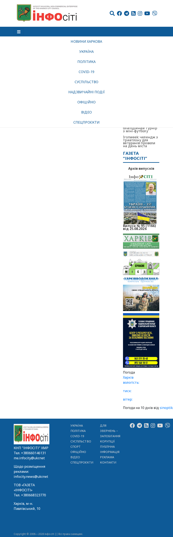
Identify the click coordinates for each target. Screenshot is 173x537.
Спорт (75, 447)
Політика (86, 61)
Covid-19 (87, 71)
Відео (86, 112)
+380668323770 (33, 495)
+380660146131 (33, 453)
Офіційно (86, 102)
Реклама (107, 457)
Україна (86, 51)
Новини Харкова (86, 41)
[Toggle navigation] (19, 31)
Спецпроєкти (86, 122)
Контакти (108, 462)
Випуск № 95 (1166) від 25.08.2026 (139, 226)
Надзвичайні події (86, 92)
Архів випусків (141, 168)
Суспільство (86, 82)
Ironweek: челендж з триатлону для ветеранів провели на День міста (140, 141)
